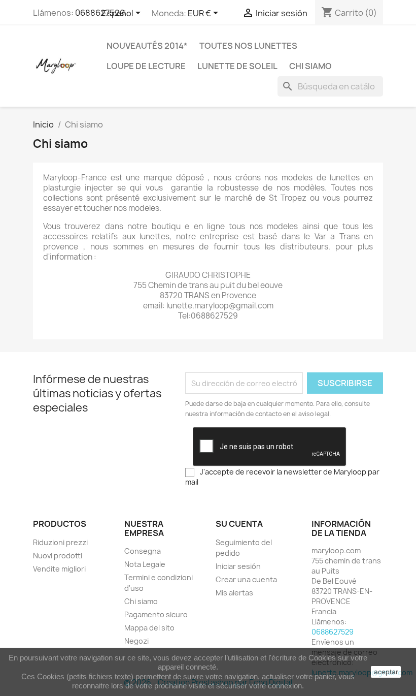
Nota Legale (144, 564)
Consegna (142, 551)
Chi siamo (310, 66)
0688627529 (100, 12)
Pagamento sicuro (156, 614)
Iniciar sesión (238, 566)
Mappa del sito (149, 627)
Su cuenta (239, 523)
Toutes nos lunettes (248, 45)
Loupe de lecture (146, 66)
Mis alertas (234, 592)
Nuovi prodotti (57, 555)
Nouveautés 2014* (147, 45)
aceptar (386, 672)
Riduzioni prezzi (60, 542)
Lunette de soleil (237, 66)
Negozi (136, 641)
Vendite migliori (59, 569)
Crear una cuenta (246, 579)
